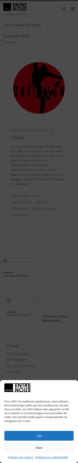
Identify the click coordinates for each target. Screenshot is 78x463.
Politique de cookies (20, 457)
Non (39, 447)
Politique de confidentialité (51, 457)
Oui (39, 435)
